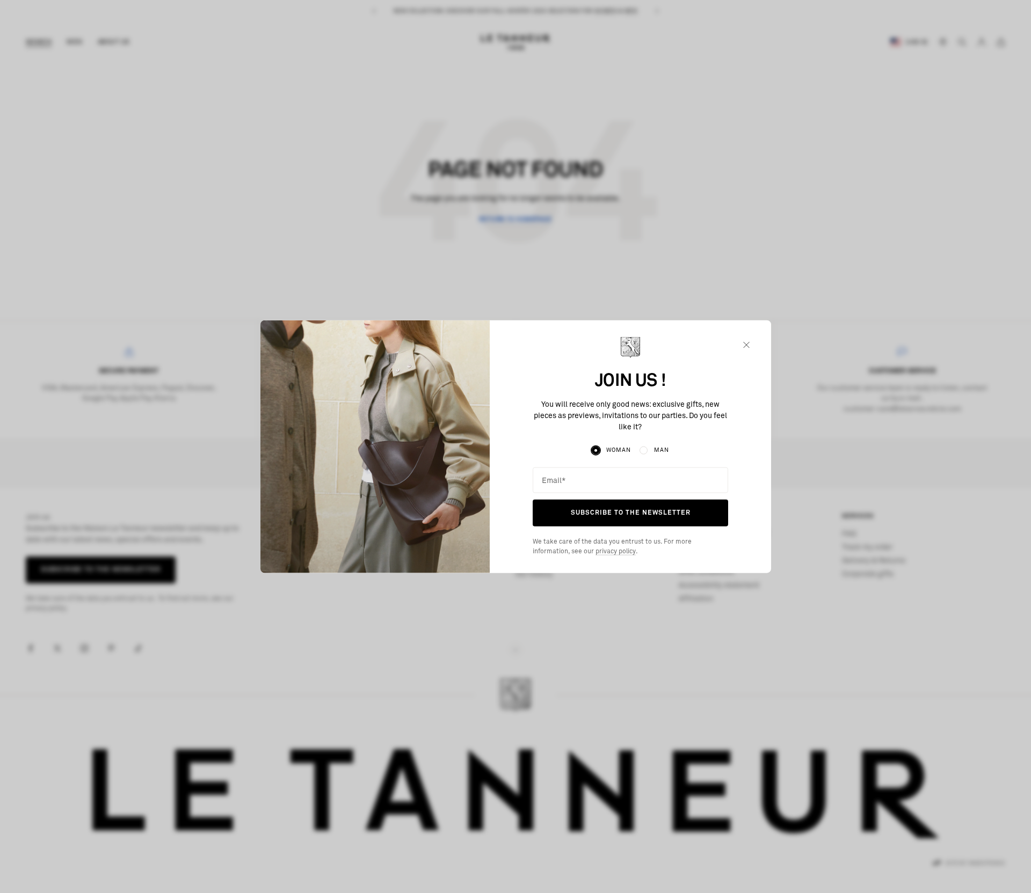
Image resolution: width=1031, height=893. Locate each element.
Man (661, 450)
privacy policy (616, 551)
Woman (618, 450)
